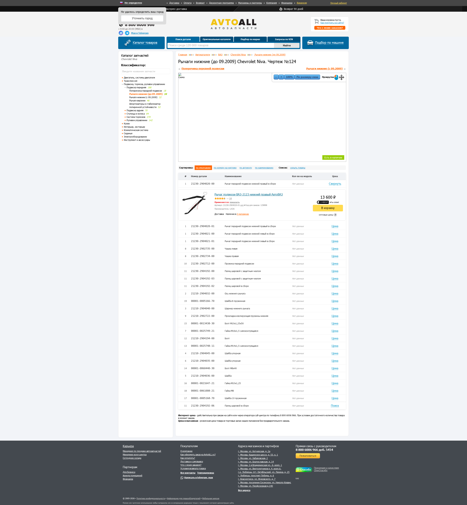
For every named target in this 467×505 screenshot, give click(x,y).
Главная (182, 54)
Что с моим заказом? (190, 465)
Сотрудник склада (132, 458)
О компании (186, 451)
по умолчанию (203, 167)
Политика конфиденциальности (150, 498)
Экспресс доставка (176, 8)
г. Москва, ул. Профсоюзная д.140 (255, 486)
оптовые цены (327, 214)
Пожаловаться (308, 455)
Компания (271, 2)
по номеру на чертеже (225, 167)
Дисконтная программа (221, 2)
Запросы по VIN (284, 39)
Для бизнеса (129, 472)
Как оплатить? (187, 458)
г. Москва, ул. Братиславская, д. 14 (256, 461)
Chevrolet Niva (238, 54)
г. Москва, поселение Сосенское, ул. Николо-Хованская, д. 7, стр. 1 (272, 482)
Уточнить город (142, 18)
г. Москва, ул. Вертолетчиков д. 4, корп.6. (259, 468)
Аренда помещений (132, 475)
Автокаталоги (202, 54)
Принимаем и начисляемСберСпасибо (326, 469)
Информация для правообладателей (183, 498)
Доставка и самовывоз (191, 461)
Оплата (188, 2)
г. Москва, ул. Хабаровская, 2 (253, 458)
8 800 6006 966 (139, 24)
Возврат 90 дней (293, 8)
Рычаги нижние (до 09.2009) (269, 54)
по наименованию (264, 167)
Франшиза (286, 2)
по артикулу (246, 167)
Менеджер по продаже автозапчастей (142, 451)
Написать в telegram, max (198, 477)
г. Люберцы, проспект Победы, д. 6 (256, 475)
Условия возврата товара (193, 468)
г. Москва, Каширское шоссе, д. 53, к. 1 (258, 454)
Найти (287, 45)
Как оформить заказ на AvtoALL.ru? (198, 454)
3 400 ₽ (324, 202)
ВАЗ (220, 54)
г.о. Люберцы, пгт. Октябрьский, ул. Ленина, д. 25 (264, 472)
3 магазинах (243, 214)
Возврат (200, 2)
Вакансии (302, 2)
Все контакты (187, 472)
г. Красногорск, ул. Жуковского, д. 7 (256, 479)
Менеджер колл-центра (134, 454)
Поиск (335, 405)
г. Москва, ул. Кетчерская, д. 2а (254, 451)
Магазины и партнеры (250, 2)
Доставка (174, 2)
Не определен (133, 3)
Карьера (128, 446)
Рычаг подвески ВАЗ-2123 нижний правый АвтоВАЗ (249, 194)
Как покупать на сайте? (332, 22)
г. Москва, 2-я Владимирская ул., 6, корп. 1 (260, 465)
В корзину (328, 208)
